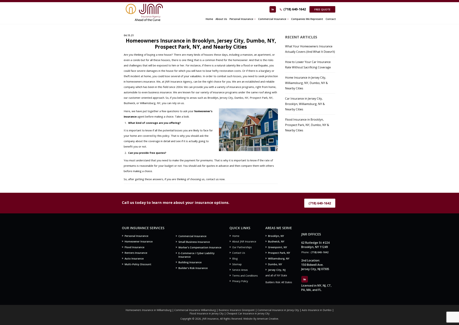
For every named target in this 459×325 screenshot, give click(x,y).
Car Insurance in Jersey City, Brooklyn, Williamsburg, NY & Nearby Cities (305, 104)
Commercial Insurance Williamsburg (195, 310)
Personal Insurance (136, 236)
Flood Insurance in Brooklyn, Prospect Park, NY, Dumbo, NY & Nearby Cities (307, 125)
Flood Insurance (134, 247)
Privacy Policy (240, 281)
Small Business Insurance (194, 242)
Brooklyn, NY (276, 236)
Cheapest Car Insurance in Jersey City (247, 313)
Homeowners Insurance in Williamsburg (148, 310)
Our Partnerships (242, 247)
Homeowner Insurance (139, 241)
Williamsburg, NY (278, 258)
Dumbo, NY (275, 264)
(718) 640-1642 (294, 9)
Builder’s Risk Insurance (193, 268)
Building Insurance (190, 262)
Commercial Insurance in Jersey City (278, 310)
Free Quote (322, 9)
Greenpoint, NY (277, 247)
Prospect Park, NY (279, 252)
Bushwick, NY (276, 241)
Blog (235, 258)
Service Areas (240, 270)
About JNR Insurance (244, 241)
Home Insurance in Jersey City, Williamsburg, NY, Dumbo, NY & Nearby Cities (306, 83)
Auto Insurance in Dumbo (317, 310)
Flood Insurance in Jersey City (207, 313)
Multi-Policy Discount (138, 264)
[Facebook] (272, 9)
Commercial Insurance (192, 236)
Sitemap (237, 264)
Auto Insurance (134, 258)
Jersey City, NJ (277, 270)
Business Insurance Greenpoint (237, 310)
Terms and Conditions (245, 275)
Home (235, 236)
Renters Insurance (136, 252)
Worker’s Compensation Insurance (199, 247)
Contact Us (238, 252)
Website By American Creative (260, 318)
